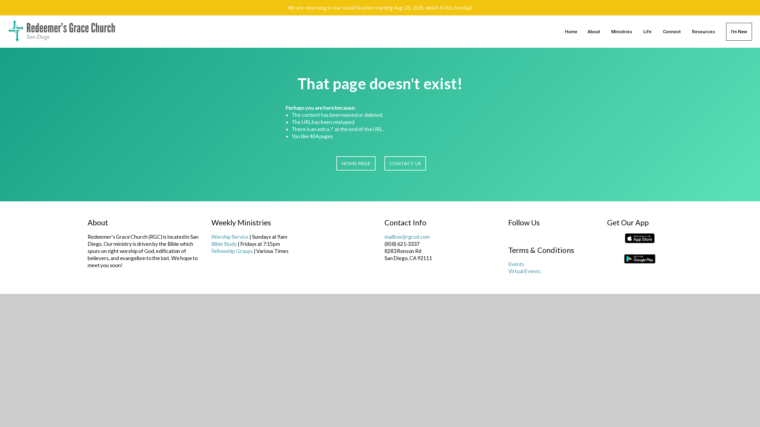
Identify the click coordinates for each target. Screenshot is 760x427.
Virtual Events (524, 271)
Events (516, 264)
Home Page (355, 163)
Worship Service (230, 237)
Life (648, 31)
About (594, 31)
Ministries (622, 31)
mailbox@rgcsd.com (407, 237)
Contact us (405, 163)
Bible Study (224, 244)
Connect (672, 31)
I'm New (739, 31)
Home (571, 31)
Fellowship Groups (232, 251)
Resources (704, 31)
